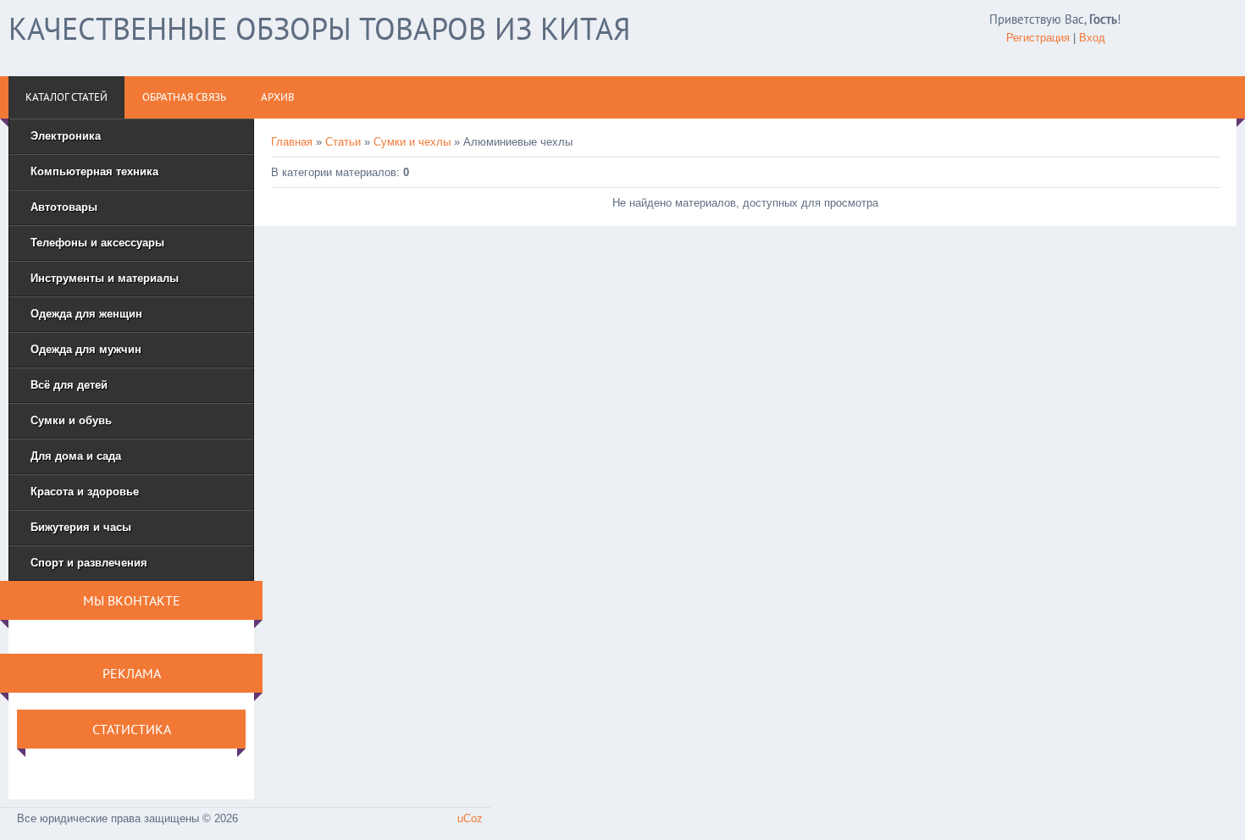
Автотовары (63, 207)
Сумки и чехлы (412, 141)
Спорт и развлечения (88, 562)
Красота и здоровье (84, 491)
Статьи (343, 141)
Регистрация (1038, 37)
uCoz (470, 818)
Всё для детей (69, 385)
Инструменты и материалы (104, 278)
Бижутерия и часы (80, 527)
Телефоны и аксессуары (97, 242)
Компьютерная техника (94, 171)
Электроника (65, 136)
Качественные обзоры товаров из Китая (319, 28)
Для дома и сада (75, 456)
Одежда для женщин (86, 313)
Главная (292, 141)
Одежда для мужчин (85, 349)
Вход (1092, 37)
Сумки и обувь (71, 420)
